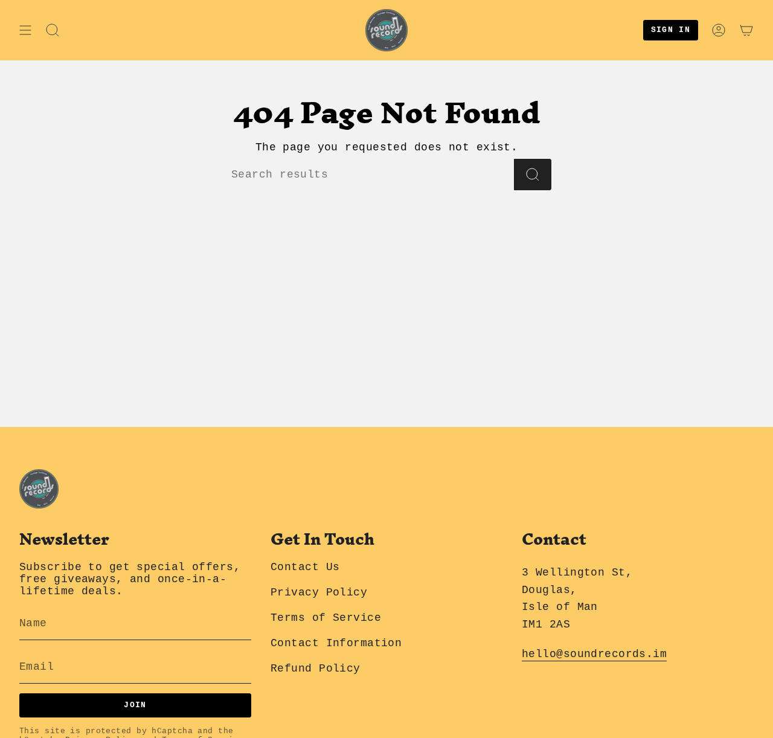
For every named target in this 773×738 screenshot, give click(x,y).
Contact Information (336, 643)
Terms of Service (326, 618)
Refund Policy (316, 669)
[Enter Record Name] (532, 174)
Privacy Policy (319, 592)
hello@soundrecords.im (594, 654)
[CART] (746, 30)
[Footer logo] (39, 489)
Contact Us (305, 567)
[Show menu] (25, 30)
